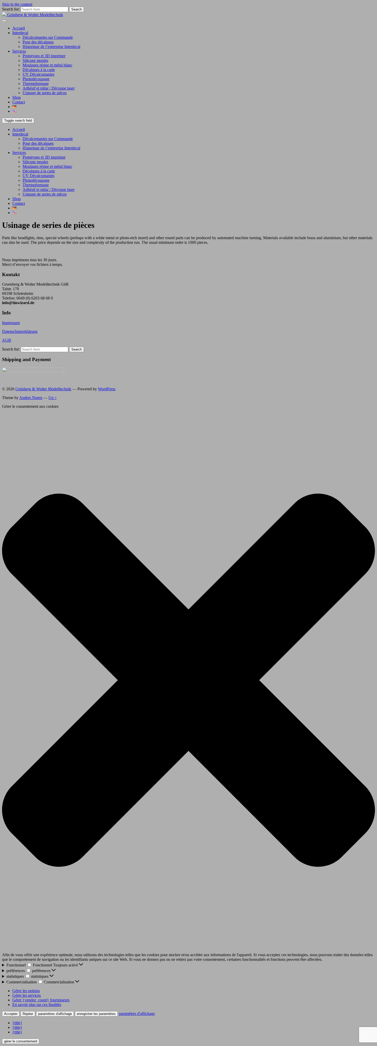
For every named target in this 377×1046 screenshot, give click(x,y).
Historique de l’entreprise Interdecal (51, 46)
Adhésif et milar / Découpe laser (49, 88)
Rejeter (28, 1014)
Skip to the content (17, 4)
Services (19, 51)
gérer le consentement (20, 1041)
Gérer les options (26, 991)
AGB (6, 340)
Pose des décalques (38, 42)
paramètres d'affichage (55, 1014)
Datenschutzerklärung (19, 331)
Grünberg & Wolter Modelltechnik (43, 389)
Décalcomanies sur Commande (48, 37)
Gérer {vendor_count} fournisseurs (41, 1000)
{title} (17, 1023)
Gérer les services (26, 995)
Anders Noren (30, 397)
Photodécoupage (36, 79)
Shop (16, 97)
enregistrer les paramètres (96, 1014)
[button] (188, 681)
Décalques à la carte (39, 69)
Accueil (18, 28)
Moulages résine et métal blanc (47, 65)
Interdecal (20, 33)
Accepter (10, 1014)
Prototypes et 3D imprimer (44, 56)
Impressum (11, 323)
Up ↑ (52, 397)
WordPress (106, 389)
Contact (18, 102)
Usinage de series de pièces (45, 93)
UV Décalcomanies (38, 74)
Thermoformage (36, 83)
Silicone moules (35, 60)
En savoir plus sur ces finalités (36, 1004)
